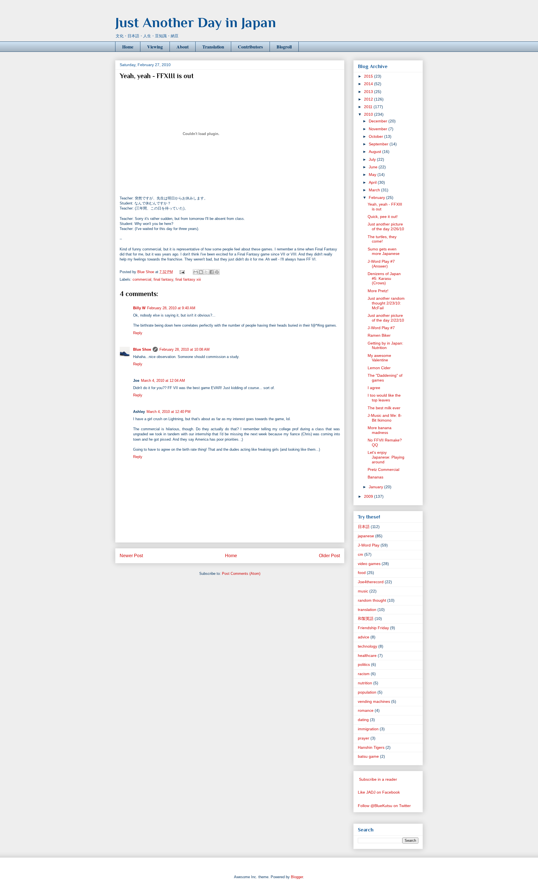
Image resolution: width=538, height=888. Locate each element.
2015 (369, 76)
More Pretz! (378, 291)
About (183, 46)
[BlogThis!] (201, 272)
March (375, 190)
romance (366, 710)
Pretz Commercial (383, 469)
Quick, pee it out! (383, 216)
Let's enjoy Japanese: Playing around (386, 457)
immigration (368, 729)
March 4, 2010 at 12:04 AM (163, 380)
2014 (369, 84)
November (378, 129)
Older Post (329, 555)
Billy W (139, 308)
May (373, 174)
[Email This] (195, 272)
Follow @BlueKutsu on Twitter (384, 805)
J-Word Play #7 (381, 328)
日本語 (364, 526)
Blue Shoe (142, 349)
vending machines (374, 701)
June (374, 167)
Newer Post (131, 555)
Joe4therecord (371, 582)
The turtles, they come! (382, 239)
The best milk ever (384, 408)
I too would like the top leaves (384, 397)
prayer (363, 738)
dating (363, 719)
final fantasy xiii (188, 279)
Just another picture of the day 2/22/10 (386, 317)
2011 (369, 106)
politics (364, 664)
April (373, 182)
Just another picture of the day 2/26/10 (386, 226)
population (367, 692)
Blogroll (284, 46)
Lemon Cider (379, 368)
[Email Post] (182, 272)
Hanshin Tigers (371, 747)
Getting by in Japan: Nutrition (385, 345)
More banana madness (379, 430)
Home (127, 46)
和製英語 (366, 618)
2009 (369, 496)
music (363, 591)
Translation (213, 46)
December (378, 121)
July (373, 159)
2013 (369, 91)
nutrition (365, 683)
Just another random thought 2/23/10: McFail (386, 303)
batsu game (368, 756)
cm (360, 554)
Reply (137, 333)
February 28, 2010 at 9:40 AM (171, 308)
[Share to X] (206, 272)
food (362, 572)
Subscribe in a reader (378, 779)
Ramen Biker (379, 335)
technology (367, 646)
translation (367, 609)
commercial (142, 279)
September (379, 144)
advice (363, 637)
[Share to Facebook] (211, 272)
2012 (369, 99)
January (376, 487)
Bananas (375, 477)
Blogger (297, 877)
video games (369, 563)
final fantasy (163, 279)
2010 (369, 114)
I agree (374, 387)
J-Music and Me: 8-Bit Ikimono (385, 417)
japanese (366, 536)
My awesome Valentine (379, 357)
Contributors (250, 46)
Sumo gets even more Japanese (384, 251)
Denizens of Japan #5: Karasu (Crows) (384, 278)
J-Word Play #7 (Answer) (381, 263)
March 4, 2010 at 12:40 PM (169, 412)
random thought (372, 600)
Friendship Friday (373, 628)
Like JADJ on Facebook (379, 792)
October (376, 136)
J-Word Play (368, 545)
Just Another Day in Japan (195, 22)
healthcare (367, 655)
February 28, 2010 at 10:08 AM (184, 349)
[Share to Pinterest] (217, 272)
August (375, 151)
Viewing (155, 46)
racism (364, 673)
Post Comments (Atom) (241, 573)
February (377, 197)
